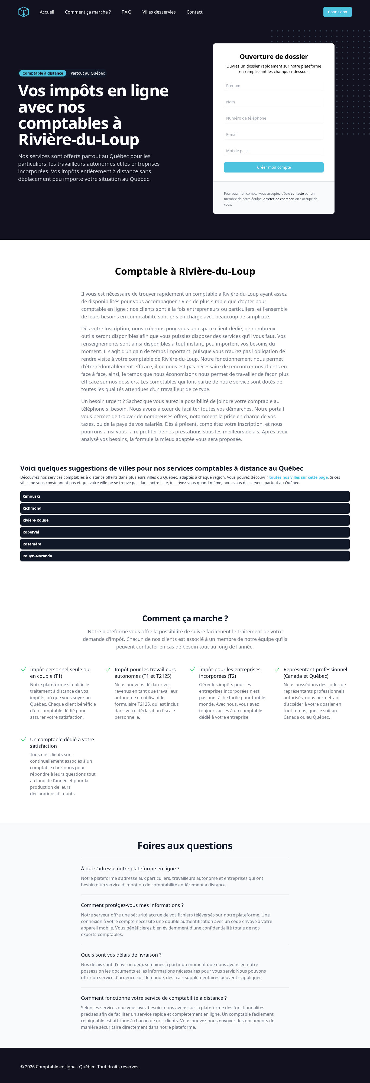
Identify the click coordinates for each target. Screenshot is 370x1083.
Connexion (337, 11)
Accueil (47, 12)
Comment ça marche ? (88, 12)
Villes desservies (159, 12)
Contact (195, 12)
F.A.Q (127, 12)
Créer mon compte (274, 167)
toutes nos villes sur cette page (298, 477)
